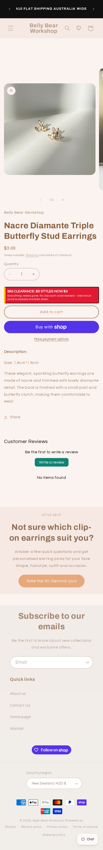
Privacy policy (57, 826)
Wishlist (17, 729)
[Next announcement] (93, 9)
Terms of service (85, 826)
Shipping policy (53, 834)
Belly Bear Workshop (48, 820)
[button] (10, 28)
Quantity (11, 264)
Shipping (32, 255)
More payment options (51, 339)
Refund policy (31, 826)
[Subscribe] (87, 662)
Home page (20, 717)
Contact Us (20, 705)
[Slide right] (62, 199)
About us (18, 694)
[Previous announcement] (9, 9)
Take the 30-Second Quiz (51, 581)
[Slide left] (40, 199)
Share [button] (15, 417)
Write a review (51, 462)
